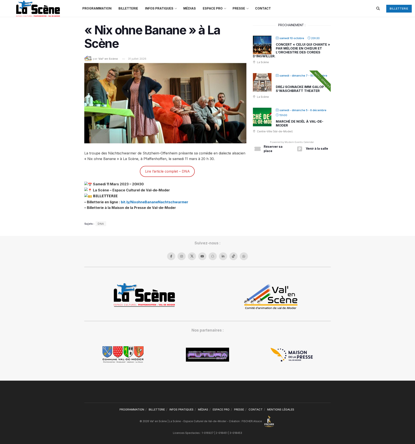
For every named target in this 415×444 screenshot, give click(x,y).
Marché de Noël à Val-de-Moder (299, 123)
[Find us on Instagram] (181, 256)
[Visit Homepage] (38, 8)
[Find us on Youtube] (202, 256)
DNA (101, 223)
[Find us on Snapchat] (213, 256)
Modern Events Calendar (299, 142)
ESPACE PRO (213, 8)
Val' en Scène (108, 58)
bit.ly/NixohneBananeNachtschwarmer (155, 202)
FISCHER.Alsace (252, 421)
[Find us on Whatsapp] (244, 256)
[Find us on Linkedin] (223, 256)
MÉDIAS (189, 8)
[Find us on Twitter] (192, 256)
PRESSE (239, 8)
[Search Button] (378, 8)
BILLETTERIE (128, 8)
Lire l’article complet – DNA (167, 171)
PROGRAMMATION (97, 8)
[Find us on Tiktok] (233, 256)
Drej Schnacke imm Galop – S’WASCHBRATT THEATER (301, 89)
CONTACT (263, 8)
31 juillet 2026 (137, 58)
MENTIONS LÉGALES (280, 409)
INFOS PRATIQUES (159, 8)
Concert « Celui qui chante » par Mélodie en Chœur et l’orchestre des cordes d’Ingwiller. (291, 50)
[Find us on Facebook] (171, 256)
